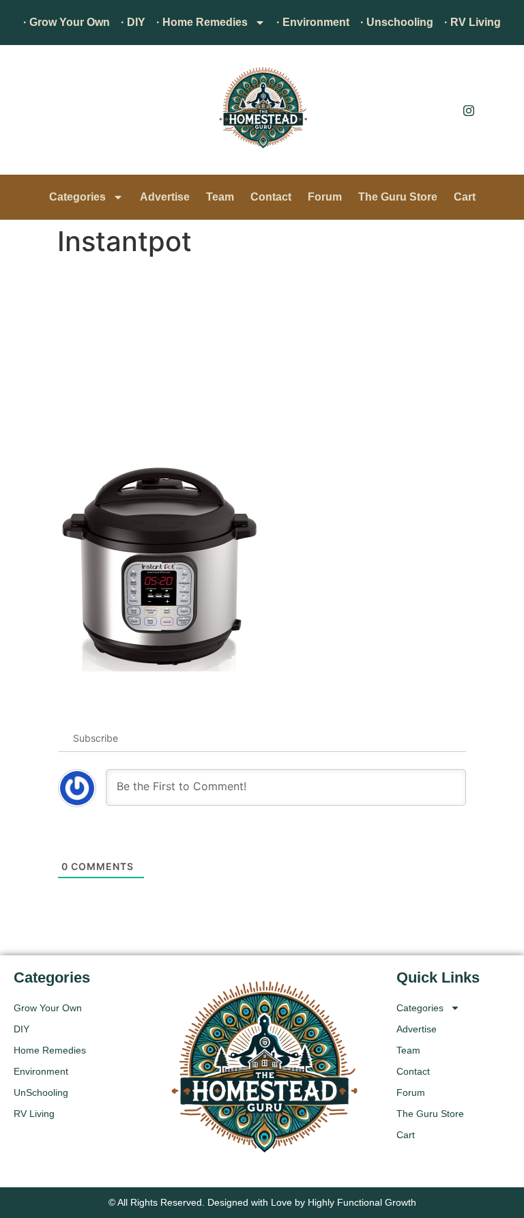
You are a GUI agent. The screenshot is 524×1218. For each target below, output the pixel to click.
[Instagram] (468, 110)
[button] (30, 113)
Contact (270, 197)
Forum (325, 197)
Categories (77, 197)
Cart (465, 197)
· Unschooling (396, 22)
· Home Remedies (202, 22)
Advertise (165, 197)
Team (220, 197)
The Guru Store (397, 197)
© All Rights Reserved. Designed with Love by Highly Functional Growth (262, 1202)
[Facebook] (438, 110)
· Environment (312, 22)
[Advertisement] (262, 364)
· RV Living (472, 22)
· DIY (133, 22)
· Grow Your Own (66, 22)
